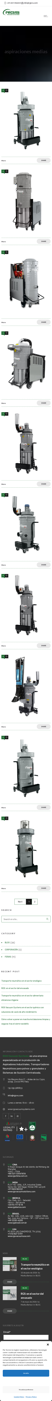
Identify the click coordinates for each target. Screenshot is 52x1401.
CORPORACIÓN (11, 950)
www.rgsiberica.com (17, 1207)
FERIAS (8, 957)
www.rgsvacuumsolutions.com (21, 1191)
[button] (47, 1344)
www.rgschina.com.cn (17, 1176)
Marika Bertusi (27, 1275)
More (3, 161)
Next (20, 902)
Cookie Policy (19, 1397)
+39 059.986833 (14, 3)
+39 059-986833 (15, 1088)
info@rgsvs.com (15, 1095)
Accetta (26, 1373)
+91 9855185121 (15, 1189)
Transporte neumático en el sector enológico (21, 981)
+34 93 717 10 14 (15, 1205)
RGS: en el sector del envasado (15, 988)
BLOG (7, 942)
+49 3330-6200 (15, 1220)
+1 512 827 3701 (15, 1234)
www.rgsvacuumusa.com (19, 1236)
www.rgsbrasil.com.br (17, 1223)
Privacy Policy (31, 1397)
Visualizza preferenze (26, 1389)
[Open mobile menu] (46, 16)
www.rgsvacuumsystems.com (21, 1109)
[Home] (11, 14)
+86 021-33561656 (17, 1173)
